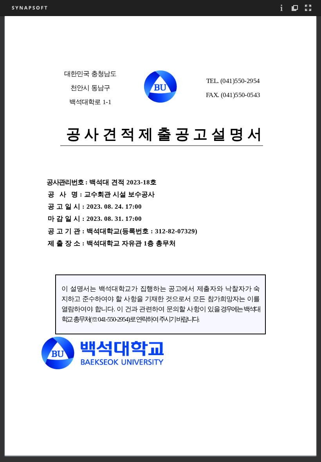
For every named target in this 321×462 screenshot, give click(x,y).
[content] (160, 239)
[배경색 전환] (295, 8)
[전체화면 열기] (308, 8)
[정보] (282, 8)
